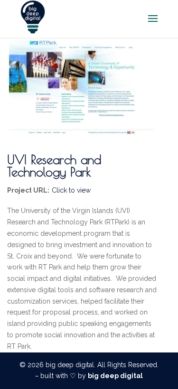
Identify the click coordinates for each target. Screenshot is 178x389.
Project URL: (28, 190)
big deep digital (115, 376)
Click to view (71, 190)
